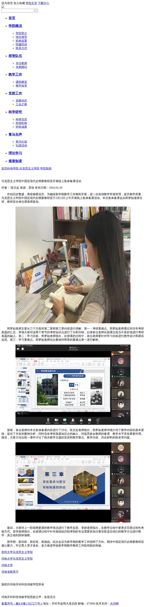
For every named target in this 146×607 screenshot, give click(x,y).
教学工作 (15, 74)
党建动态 (21, 100)
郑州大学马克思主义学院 (17, 552)
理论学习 (15, 153)
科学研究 (15, 112)
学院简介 (21, 33)
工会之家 (21, 104)
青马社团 (21, 141)
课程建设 (21, 81)
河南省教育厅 (10, 571)
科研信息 (21, 119)
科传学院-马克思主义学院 (23, 168)
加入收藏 (19, 3)
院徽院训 (21, 44)
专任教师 (21, 63)
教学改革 (21, 85)
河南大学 (7, 565)
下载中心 (43, 3)
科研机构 (21, 123)
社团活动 (21, 145)
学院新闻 (45, 168)
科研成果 (21, 126)
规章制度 (15, 161)
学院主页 (31, 3)
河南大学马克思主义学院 (17, 558)
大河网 (114, 603)
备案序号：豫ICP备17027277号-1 (21, 603)
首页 (12, 18)
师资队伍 (15, 56)
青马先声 (15, 134)
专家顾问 (21, 66)
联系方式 (21, 48)
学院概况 (15, 26)
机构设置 (21, 40)
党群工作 (15, 93)
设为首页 (7, 3)
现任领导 (21, 37)
